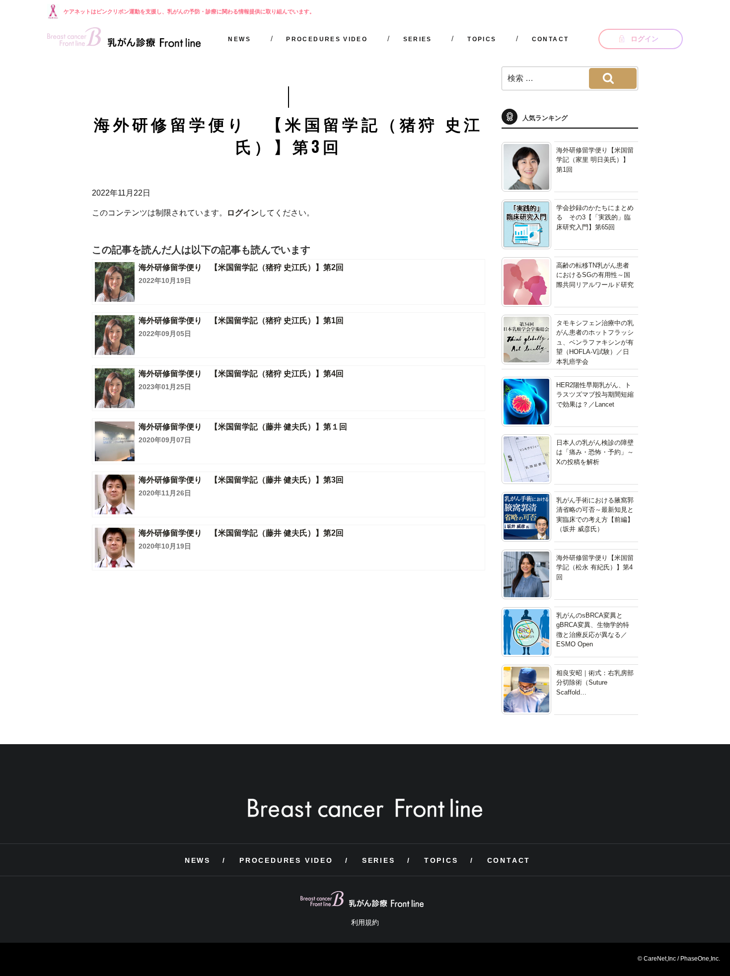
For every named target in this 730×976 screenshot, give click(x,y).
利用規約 (365, 922)
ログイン (243, 213)
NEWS (239, 39)
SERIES (417, 39)
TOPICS (481, 39)
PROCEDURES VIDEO (326, 39)
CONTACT (550, 39)
